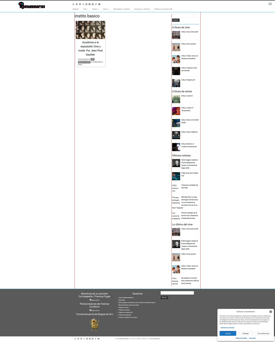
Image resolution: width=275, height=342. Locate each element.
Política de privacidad (125, 315)
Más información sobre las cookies (129, 305)
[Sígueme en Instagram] (84, 4)
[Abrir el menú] (270, 4)
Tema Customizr (155, 338)
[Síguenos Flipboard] (87, 4)
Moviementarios (124, 338)
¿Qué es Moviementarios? (126, 297)
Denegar (246, 333)
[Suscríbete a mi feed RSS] (74, 4)
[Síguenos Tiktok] (96, 4)
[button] (271, 312)
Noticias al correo (124, 307)
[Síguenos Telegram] (93, 4)
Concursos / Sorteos (142, 9)
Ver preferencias (263, 333)
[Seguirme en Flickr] (90, 4)
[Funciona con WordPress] (139, 338)
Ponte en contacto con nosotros (128, 317)
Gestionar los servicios (227, 327)
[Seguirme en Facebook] (80, 4)
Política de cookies (241, 338)
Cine (85, 9)
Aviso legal (252, 338)
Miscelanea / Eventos (122, 9)
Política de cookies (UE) (163, 9)
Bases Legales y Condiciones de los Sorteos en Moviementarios (137, 302)
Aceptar (228, 333)
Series (95, 9)
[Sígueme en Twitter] (77, 4)
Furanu (80, 64)
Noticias (76, 9)
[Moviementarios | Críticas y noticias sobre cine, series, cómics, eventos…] (31, 5)
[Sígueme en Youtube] (100, 4)
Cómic (105, 9)
